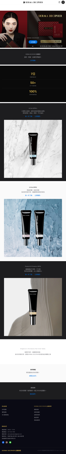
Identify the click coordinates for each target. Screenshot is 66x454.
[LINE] (10, 442)
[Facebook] (3, 442)
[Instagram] (6, 442)
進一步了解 (29, 116)
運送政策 (36, 417)
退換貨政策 (37, 414)
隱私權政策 (37, 420)
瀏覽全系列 (33, 376)
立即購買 (38, 116)
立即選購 (33, 42)
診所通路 (4, 409)
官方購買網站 (5, 414)
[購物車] (59, 2)
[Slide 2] (33, 46)
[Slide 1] (32, 46)
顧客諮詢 (36, 409)
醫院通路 (4, 412)
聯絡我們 (33, 394)
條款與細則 (37, 412)
